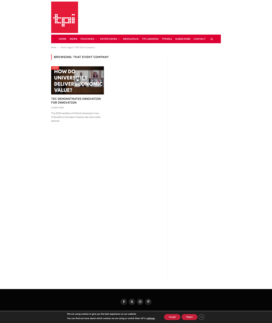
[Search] (211, 38)
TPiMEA (167, 38)
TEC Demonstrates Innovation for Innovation (76, 100)
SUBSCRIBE (182, 38)
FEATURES (87, 38)
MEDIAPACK (131, 38)
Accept (172, 316)
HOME (62, 38)
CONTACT (200, 38)
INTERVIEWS (108, 38)
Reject (189, 316)
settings (151, 318)
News (55, 68)
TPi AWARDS (150, 38)
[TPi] (64, 17)
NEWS (73, 38)
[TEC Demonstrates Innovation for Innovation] (77, 80)
